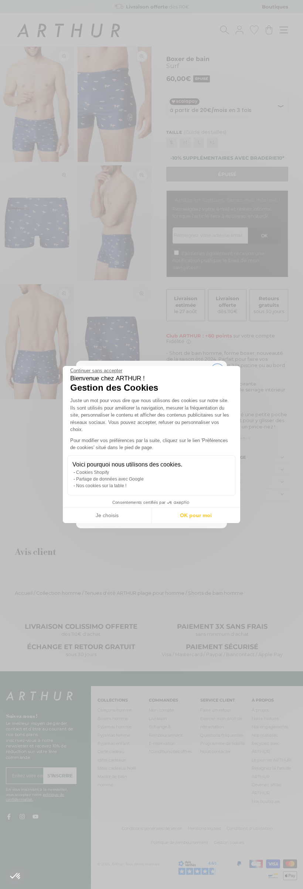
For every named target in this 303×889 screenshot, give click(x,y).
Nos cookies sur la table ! (101, 485)
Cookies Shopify (92, 472)
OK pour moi (196, 515)
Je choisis (107, 515)
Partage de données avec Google (110, 479)
